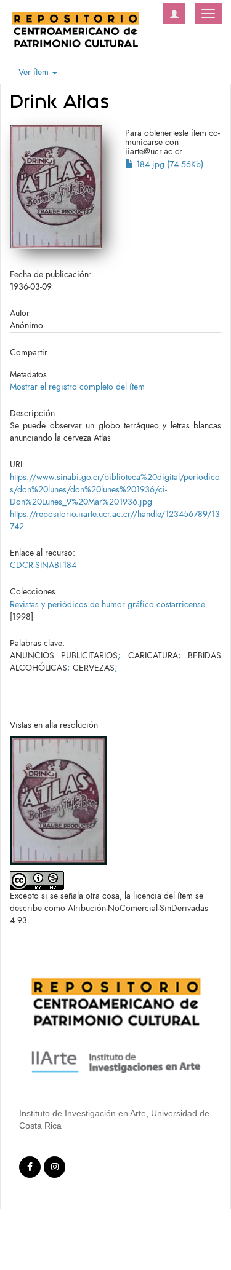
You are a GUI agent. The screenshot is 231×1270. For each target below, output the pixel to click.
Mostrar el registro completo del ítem (77, 387)
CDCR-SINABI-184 (43, 565)
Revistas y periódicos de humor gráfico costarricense (107, 604)
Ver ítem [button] (34, 72)
